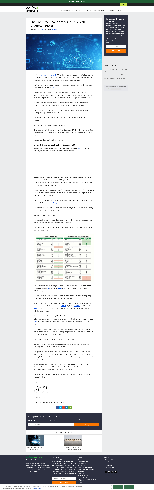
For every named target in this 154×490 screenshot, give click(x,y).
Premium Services (77, 10)
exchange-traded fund (48, 75)
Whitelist (80, 482)
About (79, 460)
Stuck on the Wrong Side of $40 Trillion (115, 75)
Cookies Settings (107, 487)
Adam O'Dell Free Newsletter (86, 467)
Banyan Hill (71, 1)
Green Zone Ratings (51, 203)
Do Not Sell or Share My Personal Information (87, 479)
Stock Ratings (65, 10)
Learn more (35, 471)
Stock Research (82, 463)
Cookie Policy (81, 473)
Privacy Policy (81, 471)
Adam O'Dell (39, 29)
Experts (112, 10)
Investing (54, 29)
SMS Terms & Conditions (84, 477)
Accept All (129, 487)
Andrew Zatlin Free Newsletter (86, 469)
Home (27, 16)
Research (89, 10)
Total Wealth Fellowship (80, 1)
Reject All (118, 487)
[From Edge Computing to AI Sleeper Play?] (35, 440)
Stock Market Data (83, 465)
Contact (121, 10)
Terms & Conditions (83, 475)
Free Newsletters (100, 10)
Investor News (34, 16)
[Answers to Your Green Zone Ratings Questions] (73, 440)
